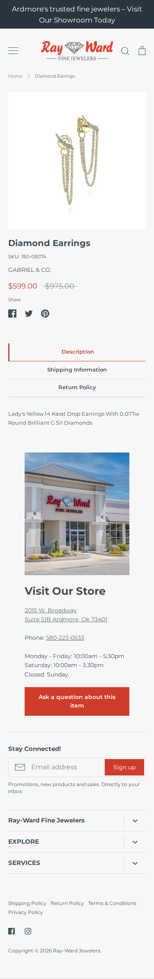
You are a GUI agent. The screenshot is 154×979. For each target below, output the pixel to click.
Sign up (124, 767)
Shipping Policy (27, 903)
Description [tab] (78, 352)
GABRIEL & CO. (29, 269)
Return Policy (67, 903)
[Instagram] (28, 931)
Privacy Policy (25, 912)
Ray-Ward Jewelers (76, 951)
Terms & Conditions (112, 903)
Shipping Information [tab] (77, 370)
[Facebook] (11, 931)
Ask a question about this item (77, 701)
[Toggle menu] (13, 50)
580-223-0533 (65, 637)
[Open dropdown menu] (135, 821)
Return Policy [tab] (77, 387)
